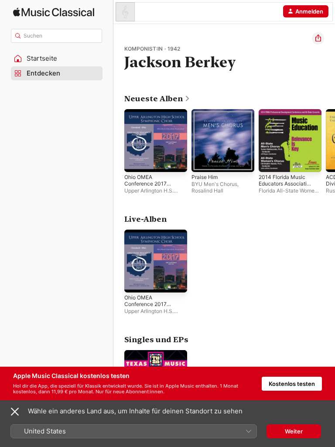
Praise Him (204, 177)
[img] (53, 12)
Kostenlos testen (292, 383)
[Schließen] (15, 412)
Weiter (294, 431)
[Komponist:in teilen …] (318, 38)
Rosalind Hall (207, 190)
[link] (157, 98)
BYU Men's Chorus (214, 184)
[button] (56, 58)
